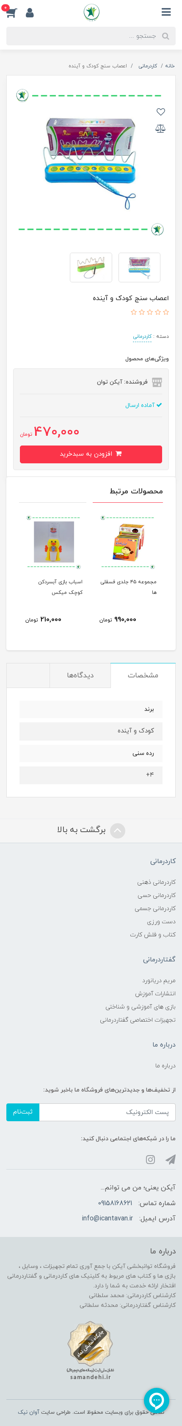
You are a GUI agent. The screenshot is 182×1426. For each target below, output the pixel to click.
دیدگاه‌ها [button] (80, 676)
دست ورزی (161, 922)
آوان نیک (28, 1412)
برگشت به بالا (82, 830)
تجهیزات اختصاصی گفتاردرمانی (138, 1020)
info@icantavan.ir (107, 1218)
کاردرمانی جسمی (155, 909)
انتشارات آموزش (155, 994)
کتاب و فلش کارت (153, 935)
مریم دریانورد (159, 981)
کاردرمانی (142, 336)
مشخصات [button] (143, 676)
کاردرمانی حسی (157, 895)
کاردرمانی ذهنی (156, 882)
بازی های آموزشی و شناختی (140, 1007)
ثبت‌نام (23, 1112)
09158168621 (115, 1203)
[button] (16, 12)
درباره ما (165, 1066)
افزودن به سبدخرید (87, 454)
